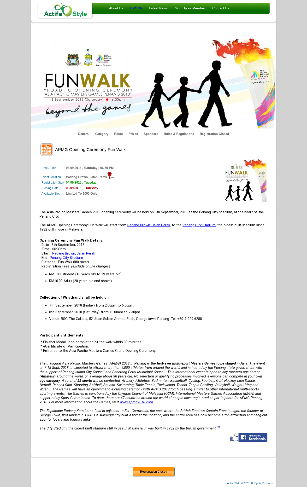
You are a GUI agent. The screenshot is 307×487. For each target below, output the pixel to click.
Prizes (133, 134)
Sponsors (151, 134)
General (83, 134)
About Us (116, 8)
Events (136, 8)
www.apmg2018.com (136, 402)
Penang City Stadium (199, 225)
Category (101, 134)
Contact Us (220, 8)
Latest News (158, 8)
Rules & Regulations (179, 134)
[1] (218, 427)
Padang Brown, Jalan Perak (148, 225)
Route (118, 134)
